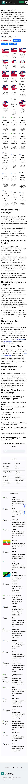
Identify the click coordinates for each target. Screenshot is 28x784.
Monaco (14, 743)
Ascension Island (16, 595)
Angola (14, 497)
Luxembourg (15, 629)
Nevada (14, 651)
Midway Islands (16, 663)
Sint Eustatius (15, 732)
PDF (15, 43)
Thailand (14, 687)
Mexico (14, 508)
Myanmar (14, 540)
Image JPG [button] (4, 43)
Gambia (14, 606)
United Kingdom (16, 721)
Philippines (15, 709)
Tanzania (14, 572)
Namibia (14, 529)
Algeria (14, 617)
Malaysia (14, 640)
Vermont (14, 584)
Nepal (13, 561)
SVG (11, 43)
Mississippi (15, 519)
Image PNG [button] (16, 40)
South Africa (15, 698)
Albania (14, 552)
